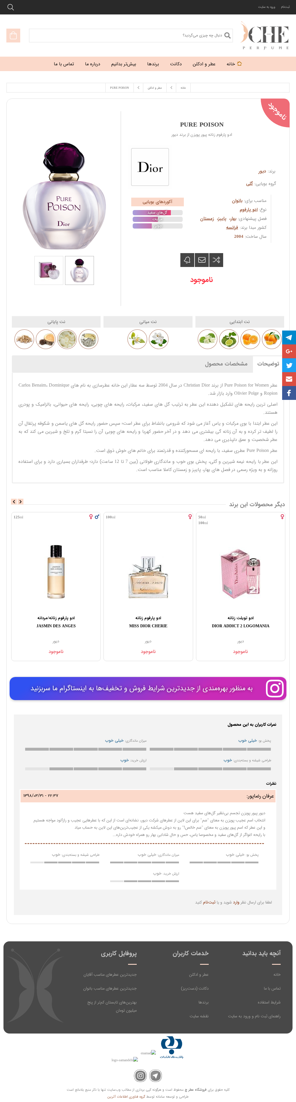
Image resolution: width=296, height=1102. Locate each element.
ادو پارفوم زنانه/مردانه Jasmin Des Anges (56, 622)
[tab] (268, 363)
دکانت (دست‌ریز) (195, 988)
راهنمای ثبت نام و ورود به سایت (254, 1016)
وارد (236, 902)
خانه (277, 974)
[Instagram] (140, 1075)
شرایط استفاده (269, 1002)
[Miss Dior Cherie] (148, 571)
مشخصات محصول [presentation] (226, 364)
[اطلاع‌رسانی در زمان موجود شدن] (187, 260)
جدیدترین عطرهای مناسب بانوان (110, 988)
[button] (289, 379)
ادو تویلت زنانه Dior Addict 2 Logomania (240, 622)
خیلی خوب (161, 749)
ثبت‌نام (285, 7)
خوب (186, 749)
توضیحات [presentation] (268, 364)
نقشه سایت (199, 1016)
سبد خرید (13, 35)
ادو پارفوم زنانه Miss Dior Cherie (148, 622)
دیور (262, 171)
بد (235, 749)
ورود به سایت (266, 7)
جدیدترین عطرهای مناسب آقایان (110, 974)
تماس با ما (272, 988)
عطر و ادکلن (199, 974)
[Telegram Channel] (155, 1075)
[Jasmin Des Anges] (56, 571)
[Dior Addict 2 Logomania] (241, 571)
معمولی (210, 749)
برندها (204, 1002)
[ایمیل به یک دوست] (202, 260)
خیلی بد (259, 749)
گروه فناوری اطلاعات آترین (126, 1096)
